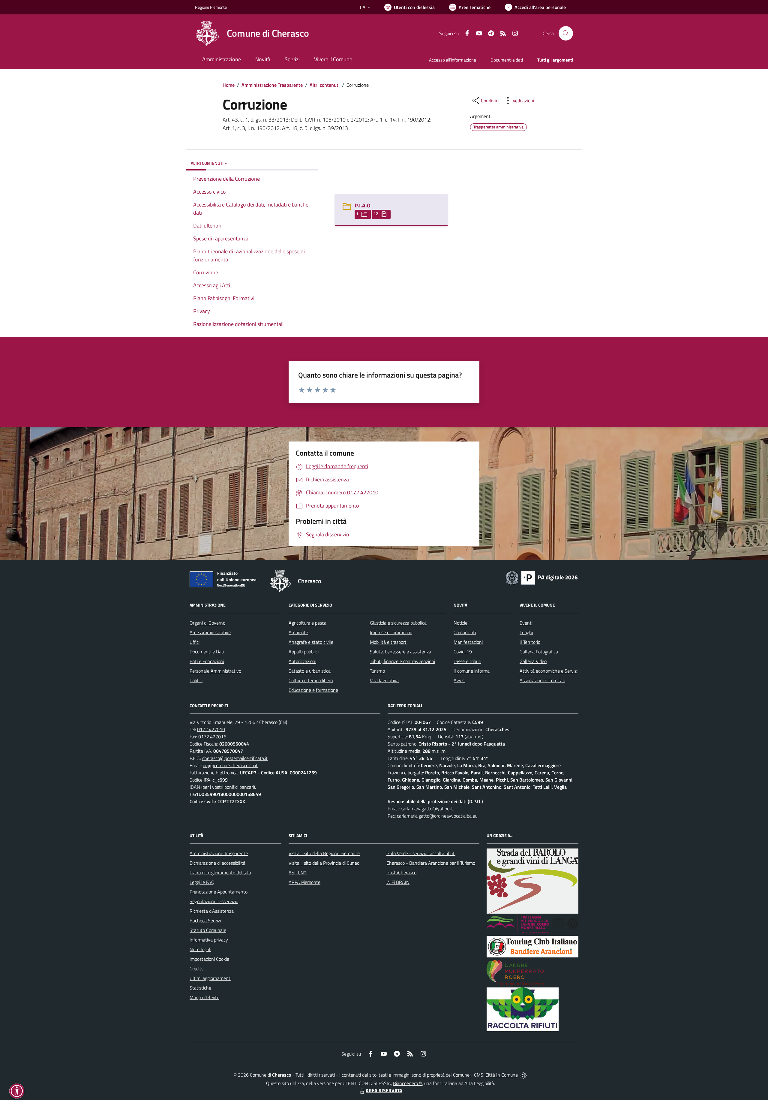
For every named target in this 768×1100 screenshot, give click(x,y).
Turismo (377, 670)
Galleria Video (533, 661)
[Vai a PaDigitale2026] (541, 577)
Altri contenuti (325, 85)
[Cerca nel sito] (566, 33)
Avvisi (459, 680)
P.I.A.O (362, 205)
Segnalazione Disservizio (214, 901)
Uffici (195, 642)
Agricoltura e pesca (307, 622)
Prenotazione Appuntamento (219, 891)
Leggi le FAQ (202, 882)
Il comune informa (472, 670)
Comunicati (465, 632)
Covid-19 (463, 651)
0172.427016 (212, 736)
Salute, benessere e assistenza (400, 651)
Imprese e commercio (391, 632)
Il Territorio (530, 642)
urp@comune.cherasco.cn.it (230, 765)
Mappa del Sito (204, 997)
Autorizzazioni (302, 661)
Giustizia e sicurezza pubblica (398, 622)
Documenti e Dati (207, 651)
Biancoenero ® (407, 1083)
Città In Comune (501, 1074)
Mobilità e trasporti (388, 642)
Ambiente (298, 632)
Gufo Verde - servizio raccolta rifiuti (420, 853)
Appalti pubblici (304, 651)
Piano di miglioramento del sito (220, 872)
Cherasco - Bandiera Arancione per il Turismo (430, 862)
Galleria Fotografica (539, 651)
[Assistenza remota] (523, 1074)
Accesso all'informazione (452, 59)
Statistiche (200, 987)
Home (229, 85)
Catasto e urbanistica (310, 670)
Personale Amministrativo (215, 670)
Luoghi (526, 632)
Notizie (460, 622)
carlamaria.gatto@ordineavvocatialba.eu (437, 815)
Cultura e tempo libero (311, 680)
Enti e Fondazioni (207, 661)
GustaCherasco (401, 872)
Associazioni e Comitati (542, 680)
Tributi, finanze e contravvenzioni (402, 661)
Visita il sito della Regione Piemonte (324, 853)
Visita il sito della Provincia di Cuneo (324, 862)
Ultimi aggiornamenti (210, 978)
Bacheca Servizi (205, 920)
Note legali (200, 949)
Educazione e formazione (313, 690)
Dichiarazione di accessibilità (217, 862)
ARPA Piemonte (304, 882)
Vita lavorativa (384, 680)
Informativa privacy (209, 939)
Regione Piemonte (211, 7)
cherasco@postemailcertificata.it (235, 758)
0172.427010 (211, 729)
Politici (196, 680)
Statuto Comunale (208, 930)
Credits (196, 968)
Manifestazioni (468, 642)
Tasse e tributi (467, 661)
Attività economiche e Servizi (549, 670)
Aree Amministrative (210, 632)
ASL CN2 (298, 872)
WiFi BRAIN (398, 882)
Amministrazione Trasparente (272, 85)
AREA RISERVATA (384, 1090)
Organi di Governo (207, 622)
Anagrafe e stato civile (311, 642)
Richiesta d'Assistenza (212, 911)
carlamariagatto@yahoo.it (427, 808)
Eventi (526, 622)
